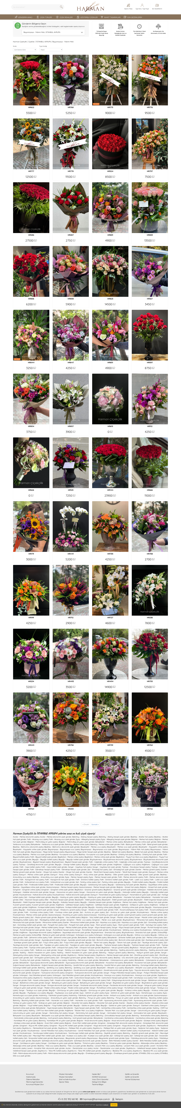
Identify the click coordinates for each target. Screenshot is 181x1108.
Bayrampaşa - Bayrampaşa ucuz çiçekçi (64, 849)
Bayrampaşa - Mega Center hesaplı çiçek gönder (84, 852)
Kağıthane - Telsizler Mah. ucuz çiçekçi (80, 1010)
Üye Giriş (138, 9)
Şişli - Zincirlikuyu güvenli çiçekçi (142, 955)
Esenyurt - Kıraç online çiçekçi (62, 875)
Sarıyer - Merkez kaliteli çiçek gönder (73, 927)
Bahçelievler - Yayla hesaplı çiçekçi (49, 1008)
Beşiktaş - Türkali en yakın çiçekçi (87, 1043)
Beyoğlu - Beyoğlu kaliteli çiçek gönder (74, 859)
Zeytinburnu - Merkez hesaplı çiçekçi (81, 955)
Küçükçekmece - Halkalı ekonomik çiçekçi (35, 895)
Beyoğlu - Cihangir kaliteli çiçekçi (68, 864)
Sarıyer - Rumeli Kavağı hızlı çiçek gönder (29, 930)
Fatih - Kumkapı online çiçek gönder (64, 912)
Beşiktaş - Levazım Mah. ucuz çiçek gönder (132, 1046)
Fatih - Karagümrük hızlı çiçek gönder (60, 880)
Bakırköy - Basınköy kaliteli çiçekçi (154, 998)
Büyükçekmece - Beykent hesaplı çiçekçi (35, 862)
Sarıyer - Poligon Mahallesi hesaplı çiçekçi (120, 973)
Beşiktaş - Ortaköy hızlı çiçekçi (122, 854)
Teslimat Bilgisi (97, 1084)
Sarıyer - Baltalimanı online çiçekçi (154, 980)
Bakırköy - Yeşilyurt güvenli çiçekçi (113, 953)
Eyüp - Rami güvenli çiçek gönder (126, 925)
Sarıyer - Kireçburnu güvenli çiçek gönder (97, 910)
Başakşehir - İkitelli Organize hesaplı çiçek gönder (32, 902)
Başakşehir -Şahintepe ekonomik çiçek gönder (82, 1041)
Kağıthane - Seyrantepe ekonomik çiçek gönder (71, 932)
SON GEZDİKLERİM (134, 17)
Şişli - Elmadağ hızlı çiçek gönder (122, 869)
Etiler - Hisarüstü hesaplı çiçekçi (31, 900)
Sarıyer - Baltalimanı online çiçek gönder (28, 983)
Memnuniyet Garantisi (34, 1082)
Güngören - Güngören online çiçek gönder (57, 890)
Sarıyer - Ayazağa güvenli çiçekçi (47, 940)
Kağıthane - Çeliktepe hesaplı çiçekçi (70, 905)
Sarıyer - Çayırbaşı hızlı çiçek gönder (107, 867)
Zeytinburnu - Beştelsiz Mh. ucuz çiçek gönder (150, 1051)
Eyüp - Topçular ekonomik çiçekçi (142, 970)
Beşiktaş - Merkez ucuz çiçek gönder (37, 854)
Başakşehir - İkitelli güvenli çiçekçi (88, 900)
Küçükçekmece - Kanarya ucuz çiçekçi (106, 975)
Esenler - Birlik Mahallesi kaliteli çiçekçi (117, 1041)
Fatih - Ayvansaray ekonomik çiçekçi (113, 1000)
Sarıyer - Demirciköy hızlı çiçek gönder (84, 1013)
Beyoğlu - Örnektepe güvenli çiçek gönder (122, 1053)
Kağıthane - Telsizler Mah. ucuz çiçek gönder (112, 1010)
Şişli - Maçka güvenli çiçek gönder (44, 917)
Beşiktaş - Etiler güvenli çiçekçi (117, 875)
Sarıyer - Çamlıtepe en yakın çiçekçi (27, 1043)
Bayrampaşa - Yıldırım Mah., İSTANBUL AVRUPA (42, 32)
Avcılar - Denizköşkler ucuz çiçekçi (79, 1048)
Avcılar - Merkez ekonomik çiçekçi (26, 837)
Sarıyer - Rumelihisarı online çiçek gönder (133, 988)
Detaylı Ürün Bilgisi (99, 1082)
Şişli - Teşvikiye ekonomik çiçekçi (150, 942)
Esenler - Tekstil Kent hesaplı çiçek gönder (131, 872)
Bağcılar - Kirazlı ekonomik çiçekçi (90, 1020)
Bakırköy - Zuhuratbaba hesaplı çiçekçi (80, 1015)
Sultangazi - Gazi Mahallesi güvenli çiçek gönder (71, 975)
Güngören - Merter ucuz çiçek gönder (107, 920)
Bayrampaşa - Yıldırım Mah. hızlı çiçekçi (134, 849)
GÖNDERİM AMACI (25, 17)
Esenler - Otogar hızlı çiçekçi (47, 872)
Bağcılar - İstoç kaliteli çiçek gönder (95, 917)
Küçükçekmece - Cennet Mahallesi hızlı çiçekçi (46, 1031)
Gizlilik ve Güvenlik (132, 1077)
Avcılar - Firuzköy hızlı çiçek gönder (27, 960)
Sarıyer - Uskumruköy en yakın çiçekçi (146, 1010)
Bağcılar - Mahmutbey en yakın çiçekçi (42, 842)
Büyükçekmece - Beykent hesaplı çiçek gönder (70, 862)
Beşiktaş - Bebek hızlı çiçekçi (115, 852)
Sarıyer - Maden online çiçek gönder (75, 988)
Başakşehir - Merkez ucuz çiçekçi (93, 847)
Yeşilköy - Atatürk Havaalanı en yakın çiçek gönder (77, 953)
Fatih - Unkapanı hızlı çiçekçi (62, 947)
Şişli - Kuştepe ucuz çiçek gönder (96, 1036)
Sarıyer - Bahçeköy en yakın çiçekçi (58, 983)
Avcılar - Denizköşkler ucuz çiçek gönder (109, 1048)
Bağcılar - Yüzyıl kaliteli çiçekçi (31, 1005)
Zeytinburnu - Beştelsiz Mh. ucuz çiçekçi (117, 1051)
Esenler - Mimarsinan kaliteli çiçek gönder (79, 922)
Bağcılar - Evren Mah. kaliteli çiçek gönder (81, 1023)
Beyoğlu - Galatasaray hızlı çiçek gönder (123, 885)
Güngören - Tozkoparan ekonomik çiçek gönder (84, 973)
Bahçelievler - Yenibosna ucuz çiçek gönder (47, 844)
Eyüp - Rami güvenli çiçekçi (101, 925)
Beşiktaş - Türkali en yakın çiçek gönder (116, 1043)
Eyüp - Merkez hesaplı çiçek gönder (103, 877)
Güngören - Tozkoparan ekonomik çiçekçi (48, 973)
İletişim (119, 1099)
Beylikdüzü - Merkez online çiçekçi (71, 857)
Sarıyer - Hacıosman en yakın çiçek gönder (96, 892)
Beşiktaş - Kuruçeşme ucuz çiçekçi (65, 854)
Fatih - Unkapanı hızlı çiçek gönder (87, 947)
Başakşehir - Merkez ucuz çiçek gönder (122, 847)
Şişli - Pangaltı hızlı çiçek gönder (76, 925)
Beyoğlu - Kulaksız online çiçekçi (130, 990)
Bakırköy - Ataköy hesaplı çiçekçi (85, 837)
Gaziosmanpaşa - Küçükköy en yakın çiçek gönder (104, 915)
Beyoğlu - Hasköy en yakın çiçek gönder (96, 897)
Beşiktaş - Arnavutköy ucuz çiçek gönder (48, 877)
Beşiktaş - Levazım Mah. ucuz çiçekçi (101, 1046)
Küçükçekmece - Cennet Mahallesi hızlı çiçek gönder (85, 1031)
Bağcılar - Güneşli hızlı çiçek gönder (154, 887)
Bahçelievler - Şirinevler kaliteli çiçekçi (92, 937)
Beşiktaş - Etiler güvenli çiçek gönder (144, 875)
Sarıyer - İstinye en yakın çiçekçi (150, 985)
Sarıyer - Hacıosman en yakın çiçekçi (64, 892)
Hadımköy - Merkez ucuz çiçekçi (54, 960)
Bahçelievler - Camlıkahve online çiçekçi (109, 1018)
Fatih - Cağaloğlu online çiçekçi (101, 862)
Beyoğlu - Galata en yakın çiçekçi (87, 1005)
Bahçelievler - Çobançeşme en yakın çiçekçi (116, 960)
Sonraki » (95, 824)
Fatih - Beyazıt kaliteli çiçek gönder (43, 857)
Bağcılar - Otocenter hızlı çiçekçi (75, 1003)
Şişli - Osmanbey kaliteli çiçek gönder (27, 925)
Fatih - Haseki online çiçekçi (38, 980)
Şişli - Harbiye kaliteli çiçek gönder (37, 897)
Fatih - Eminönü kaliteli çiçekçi (87, 880)
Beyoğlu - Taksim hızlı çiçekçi (96, 942)
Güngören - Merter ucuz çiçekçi (79, 920)
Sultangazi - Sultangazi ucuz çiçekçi (79, 935)
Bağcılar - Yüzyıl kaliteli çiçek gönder (58, 1005)
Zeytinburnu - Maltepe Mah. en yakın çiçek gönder (112, 1028)
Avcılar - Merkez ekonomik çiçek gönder (55, 837)
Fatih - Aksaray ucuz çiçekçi (37, 839)
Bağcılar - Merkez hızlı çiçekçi (142, 839)
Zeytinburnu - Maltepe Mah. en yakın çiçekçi (75, 1028)
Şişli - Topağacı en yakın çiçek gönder (80, 945)
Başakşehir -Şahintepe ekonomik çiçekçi (48, 1041)
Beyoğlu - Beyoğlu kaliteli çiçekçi (45, 859)
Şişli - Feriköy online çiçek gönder (110, 882)
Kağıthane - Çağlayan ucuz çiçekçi (127, 864)
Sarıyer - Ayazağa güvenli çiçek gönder (76, 940)
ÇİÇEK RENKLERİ (66, 17)
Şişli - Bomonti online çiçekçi (103, 940)
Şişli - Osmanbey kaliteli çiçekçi (156, 922)
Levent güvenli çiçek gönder (152, 915)
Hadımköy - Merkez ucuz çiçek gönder (83, 960)
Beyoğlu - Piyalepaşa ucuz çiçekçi (32, 993)
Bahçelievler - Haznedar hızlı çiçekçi (127, 897)
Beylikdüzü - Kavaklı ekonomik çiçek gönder (111, 970)
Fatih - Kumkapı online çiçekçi (36, 912)
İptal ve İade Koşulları (67, 1079)
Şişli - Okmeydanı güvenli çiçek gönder (71, 958)
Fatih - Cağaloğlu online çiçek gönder (128, 862)
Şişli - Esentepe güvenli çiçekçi (153, 940)
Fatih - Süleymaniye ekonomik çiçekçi (91, 980)
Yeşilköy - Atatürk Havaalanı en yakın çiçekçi (38, 953)
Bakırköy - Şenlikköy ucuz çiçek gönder (80, 968)
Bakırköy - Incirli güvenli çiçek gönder (78, 1018)
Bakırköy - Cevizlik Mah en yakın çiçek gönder (113, 965)
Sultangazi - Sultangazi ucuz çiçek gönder (110, 935)
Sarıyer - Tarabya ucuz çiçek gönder (33, 990)
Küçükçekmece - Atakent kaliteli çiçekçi (122, 1031)
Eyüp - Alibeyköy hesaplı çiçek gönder (116, 839)
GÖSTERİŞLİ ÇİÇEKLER (89, 17)
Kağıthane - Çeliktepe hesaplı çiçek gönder (102, 905)
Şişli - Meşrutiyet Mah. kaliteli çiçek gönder (44, 1036)
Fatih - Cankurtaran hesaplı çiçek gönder (112, 978)
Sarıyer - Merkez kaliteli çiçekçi (46, 927)
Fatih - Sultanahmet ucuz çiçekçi (31, 882)
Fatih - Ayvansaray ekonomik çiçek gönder (145, 1000)
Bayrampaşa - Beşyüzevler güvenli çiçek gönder (106, 1038)
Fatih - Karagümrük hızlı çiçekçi (32, 880)
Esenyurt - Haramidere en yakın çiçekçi (106, 895)
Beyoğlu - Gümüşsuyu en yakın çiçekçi (64, 990)
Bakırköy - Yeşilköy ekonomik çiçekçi (124, 950)
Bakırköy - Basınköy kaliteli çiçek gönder (29, 1000)
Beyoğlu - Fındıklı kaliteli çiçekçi (136, 882)
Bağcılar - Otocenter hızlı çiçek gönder (104, 1003)
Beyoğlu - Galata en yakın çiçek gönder (116, 1005)
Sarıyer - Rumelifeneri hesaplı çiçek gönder (92, 930)
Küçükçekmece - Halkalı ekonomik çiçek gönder (71, 895)
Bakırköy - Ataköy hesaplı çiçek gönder (114, 837)
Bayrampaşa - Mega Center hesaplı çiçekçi (47, 852)
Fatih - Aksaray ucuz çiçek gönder (62, 839)
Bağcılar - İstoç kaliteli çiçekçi (69, 917)
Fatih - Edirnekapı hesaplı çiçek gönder (71, 869)
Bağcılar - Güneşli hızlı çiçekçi (128, 887)
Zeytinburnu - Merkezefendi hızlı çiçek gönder (39, 1028)
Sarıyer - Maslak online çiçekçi (122, 917)
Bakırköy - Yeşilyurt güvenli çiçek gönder (144, 953)
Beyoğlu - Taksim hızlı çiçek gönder (123, 942)
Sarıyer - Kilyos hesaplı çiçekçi (99, 927)
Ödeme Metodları (33, 1079)
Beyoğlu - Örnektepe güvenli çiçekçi (91, 1053)
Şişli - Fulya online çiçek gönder (72, 942)
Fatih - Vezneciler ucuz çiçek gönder (84, 1000)
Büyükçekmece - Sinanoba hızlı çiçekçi (106, 932)
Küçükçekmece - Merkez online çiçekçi (152, 912)
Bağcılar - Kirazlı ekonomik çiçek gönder (119, 1020)
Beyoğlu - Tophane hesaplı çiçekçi (109, 945)
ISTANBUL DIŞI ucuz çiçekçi (149, 1053)
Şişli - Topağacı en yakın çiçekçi (52, 945)
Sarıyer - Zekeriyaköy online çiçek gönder (50, 955)
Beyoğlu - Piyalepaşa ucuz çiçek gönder (63, 993)
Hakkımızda (31, 1077)
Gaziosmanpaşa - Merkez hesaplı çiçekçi (62, 887)
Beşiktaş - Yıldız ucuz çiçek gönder (73, 1046)
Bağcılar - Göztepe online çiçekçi (148, 1020)
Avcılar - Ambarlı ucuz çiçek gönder (139, 995)
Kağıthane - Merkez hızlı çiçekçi (125, 902)
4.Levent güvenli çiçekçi (22, 905)
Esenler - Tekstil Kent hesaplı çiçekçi (100, 872)
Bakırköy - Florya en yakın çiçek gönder (123, 998)
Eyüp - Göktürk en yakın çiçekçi (92, 993)
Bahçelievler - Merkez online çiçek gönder (140, 842)
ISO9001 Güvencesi (99, 1077)
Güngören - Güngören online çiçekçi (27, 890)
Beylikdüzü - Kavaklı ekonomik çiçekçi (78, 970)
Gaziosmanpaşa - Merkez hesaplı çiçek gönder (97, 887)
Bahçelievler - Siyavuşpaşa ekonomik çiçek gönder (74, 963)
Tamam (113, 1105)
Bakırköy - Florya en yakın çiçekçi (92, 998)
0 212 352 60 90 (69, 1099)
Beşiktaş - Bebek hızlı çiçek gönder (140, 852)
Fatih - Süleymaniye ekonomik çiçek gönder (124, 980)
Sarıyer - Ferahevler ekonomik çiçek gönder (120, 985)
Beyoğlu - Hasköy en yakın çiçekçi (65, 897)
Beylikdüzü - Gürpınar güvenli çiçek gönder (120, 890)
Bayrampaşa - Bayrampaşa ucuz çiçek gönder (99, 849)
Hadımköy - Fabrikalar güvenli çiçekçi (53, 995)
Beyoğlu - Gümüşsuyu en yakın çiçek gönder (98, 990)
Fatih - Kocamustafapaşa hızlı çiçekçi (129, 910)
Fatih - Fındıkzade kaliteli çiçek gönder (64, 885)
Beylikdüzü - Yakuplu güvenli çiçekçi (115, 947)
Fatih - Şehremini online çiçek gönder (62, 937)
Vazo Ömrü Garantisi (100, 1079)
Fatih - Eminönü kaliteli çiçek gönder (114, 880)
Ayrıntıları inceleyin (102, 1105)
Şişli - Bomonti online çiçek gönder (127, 940)
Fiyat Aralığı (43, 46)
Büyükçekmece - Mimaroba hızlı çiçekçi (138, 920)
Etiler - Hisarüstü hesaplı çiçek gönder (59, 900)
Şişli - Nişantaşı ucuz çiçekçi (106, 922)
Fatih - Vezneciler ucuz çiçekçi (57, 1000)
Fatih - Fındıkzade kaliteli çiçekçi (36, 885)
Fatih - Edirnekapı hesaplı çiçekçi (42, 869)
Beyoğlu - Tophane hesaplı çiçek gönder (139, 945)
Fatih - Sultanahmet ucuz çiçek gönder (60, 882)
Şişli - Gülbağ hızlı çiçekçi (119, 1036)
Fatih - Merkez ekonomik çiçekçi (130, 877)
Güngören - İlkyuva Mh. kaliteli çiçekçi (33, 1026)
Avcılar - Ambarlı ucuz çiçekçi (114, 995)
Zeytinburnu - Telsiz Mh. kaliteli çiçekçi (52, 1051)
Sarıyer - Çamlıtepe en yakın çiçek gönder (57, 1043)
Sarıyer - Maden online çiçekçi (48, 988)
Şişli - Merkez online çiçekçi (152, 937)
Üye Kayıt (146, 9)
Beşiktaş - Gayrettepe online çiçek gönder (29, 887)
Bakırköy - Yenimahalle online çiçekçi (146, 1015)
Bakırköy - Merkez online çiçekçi (77, 844)
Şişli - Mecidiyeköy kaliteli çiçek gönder (50, 920)
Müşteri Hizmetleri (66, 1077)
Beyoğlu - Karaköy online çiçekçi (101, 907)
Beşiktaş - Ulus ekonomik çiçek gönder (129, 958)
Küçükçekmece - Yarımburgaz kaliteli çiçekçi (36, 1033)
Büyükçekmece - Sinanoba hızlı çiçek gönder (139, 932)
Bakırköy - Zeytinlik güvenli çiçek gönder (139, 1033)
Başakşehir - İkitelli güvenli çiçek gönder (117, 900)
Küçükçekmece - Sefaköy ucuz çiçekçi (124, 930)
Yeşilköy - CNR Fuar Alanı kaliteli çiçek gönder (46, 1010)
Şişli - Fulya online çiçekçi (49, 942)
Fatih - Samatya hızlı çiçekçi (151, 925)
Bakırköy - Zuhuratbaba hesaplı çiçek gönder (113, 1015)
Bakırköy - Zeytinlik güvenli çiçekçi (108, 1033)
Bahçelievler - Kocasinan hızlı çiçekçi (109, 963)
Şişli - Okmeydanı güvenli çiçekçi (42, 958)
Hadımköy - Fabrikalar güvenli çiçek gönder (86, 995)
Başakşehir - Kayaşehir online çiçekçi (153, 847)
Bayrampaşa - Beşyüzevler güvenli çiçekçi (70, 1038)
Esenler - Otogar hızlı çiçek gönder (72, 872)
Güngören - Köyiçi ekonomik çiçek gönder (129, 1026)
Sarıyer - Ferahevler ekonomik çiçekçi (87, 985)
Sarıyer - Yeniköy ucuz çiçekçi (69, 950)
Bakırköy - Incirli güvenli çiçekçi (51, 1018)
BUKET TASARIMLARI (112, 17)
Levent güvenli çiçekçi (132, 915)
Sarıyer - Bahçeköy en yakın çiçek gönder (89, 983)
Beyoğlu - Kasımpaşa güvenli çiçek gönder (35, 910)
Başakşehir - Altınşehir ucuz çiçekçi (110, 968)
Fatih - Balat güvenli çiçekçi (131, 844)
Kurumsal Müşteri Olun (35, 1084)
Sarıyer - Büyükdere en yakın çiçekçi (120, 983)
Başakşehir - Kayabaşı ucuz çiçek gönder (47, 970)
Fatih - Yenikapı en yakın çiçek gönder (48, 1003)
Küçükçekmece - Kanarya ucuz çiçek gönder (139, 975)
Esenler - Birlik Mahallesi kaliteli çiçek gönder (150, 1041)
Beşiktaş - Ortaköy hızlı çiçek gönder (148, 854)
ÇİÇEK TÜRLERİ (46, 17)
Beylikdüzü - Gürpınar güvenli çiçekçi (89, 890)
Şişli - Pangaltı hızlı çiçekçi (53, 925)
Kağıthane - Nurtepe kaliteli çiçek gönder (72, 907)
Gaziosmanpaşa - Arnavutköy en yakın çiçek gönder (57, 998)
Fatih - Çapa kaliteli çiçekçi (30, 867)
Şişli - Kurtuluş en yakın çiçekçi (92, 912)
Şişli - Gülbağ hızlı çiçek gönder (142, 1036)
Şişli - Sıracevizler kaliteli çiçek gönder (38, 1038)
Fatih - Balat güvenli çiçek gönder (155, 844)
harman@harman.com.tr (96, 1099)
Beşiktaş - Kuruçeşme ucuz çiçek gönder (94, 854)
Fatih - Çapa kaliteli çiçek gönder (54, 867)
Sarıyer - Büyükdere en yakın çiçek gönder (151, 983)
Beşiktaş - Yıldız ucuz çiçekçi (48, 1046)
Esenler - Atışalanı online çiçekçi (131, 1003)
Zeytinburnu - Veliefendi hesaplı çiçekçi (141, 1048)
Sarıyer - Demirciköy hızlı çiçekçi (55, 1013)
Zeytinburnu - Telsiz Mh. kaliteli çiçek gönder (84, 1051)
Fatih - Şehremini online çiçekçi (36, 937)
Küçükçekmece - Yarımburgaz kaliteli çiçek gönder (75, 1033)
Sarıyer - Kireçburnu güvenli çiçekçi (67, 910)
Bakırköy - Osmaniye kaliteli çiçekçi (145, 965)
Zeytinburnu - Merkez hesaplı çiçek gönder (112, 955)
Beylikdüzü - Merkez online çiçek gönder (100, 857)
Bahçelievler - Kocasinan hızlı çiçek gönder (140, 963)
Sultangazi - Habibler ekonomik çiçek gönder (31, 892)
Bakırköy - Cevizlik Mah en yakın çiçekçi (80, 965)
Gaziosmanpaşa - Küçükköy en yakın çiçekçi (65, 915)
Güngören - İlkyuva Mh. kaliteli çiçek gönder (66, 1026)
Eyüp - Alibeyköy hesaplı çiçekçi (88, 839)
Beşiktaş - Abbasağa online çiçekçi (146, 1043)
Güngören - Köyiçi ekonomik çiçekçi (98, 1026)
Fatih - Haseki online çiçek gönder (63, 980)
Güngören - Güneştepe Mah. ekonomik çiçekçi (115, 1023)
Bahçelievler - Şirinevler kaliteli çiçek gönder (125, 937)
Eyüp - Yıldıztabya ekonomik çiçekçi (139, 1038)
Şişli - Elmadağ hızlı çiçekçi (98, 869)
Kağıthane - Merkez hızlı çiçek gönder (153, 902)
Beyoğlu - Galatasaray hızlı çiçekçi (93, 885)
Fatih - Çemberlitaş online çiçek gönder (137, 1008)
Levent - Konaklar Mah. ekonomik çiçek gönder (46, 1048)
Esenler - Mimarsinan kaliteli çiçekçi (48, 922)
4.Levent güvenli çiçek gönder (43, 905)
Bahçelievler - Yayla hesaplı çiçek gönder (79, 1008)
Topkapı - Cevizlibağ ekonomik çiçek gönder (36, 864)
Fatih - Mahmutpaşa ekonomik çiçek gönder (60, 1053)
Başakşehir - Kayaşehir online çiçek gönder (30, 849)
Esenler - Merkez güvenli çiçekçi (148, 869)
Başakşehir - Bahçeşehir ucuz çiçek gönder (48, 1015)
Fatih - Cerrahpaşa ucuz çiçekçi (141, 978)
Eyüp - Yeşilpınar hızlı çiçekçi (143, 1028)
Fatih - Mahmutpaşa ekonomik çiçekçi (27, 1053)
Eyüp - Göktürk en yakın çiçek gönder (120, 993)
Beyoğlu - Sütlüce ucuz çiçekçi (138, 935)
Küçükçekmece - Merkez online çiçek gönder (30, 915)
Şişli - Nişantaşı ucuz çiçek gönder (130, 922)
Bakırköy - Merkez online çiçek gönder (105, 844)
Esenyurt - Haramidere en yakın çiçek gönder (139, 895)
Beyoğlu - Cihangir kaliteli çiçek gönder (97, 864)
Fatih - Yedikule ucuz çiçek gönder (43, 950)
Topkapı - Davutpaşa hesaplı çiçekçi (136, 867)
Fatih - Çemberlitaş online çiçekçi (108, 1008)
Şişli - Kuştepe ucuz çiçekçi (72, 1036)
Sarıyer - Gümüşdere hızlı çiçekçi (112, 1013)
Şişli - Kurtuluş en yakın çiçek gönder (121, 912)
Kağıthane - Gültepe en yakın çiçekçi (134, 905)
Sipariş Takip (64, 1082)
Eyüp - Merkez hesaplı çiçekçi (76, 877)
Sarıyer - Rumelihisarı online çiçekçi (103, 988)
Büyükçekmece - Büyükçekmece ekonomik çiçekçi (109, 859)
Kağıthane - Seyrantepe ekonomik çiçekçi (35, 932)
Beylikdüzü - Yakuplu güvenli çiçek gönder (146, 947)
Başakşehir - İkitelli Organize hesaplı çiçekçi (151, 900)
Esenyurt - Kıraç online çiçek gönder (89, 875)
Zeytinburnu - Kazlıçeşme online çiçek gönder (50, 978)
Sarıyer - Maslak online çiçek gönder (149, 917)
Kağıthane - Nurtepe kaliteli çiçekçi (41, 907)
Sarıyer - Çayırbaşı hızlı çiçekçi (80, 867)
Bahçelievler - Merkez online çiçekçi (109, 842)
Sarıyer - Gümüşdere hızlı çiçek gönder (142, 1013)
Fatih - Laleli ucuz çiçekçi (139, 880)
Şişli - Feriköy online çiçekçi (86, 882)
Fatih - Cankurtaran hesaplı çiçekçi (82, 978)
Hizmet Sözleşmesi (132, 1079)
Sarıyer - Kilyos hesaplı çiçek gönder (126, 927)
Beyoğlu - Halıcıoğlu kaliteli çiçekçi (127, 892)
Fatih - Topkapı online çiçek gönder (37, 947)
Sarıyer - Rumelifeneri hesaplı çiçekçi (60, 930)
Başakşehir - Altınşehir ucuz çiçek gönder (141, 968)
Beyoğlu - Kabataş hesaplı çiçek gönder (96, 902)
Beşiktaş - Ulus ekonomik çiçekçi (100, 958)
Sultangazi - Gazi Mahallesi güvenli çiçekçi (35, 975)
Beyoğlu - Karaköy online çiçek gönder (129, 907)
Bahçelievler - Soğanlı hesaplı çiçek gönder (47, 965)
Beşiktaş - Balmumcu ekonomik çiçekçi (28, 847)
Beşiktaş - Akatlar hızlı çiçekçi (142, 837)
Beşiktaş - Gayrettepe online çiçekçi (154, 885)
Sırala (15, 46)
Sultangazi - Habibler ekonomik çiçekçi (153, 890)
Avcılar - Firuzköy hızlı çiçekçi (156, 958)
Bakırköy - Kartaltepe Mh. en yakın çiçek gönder (57, 1020)
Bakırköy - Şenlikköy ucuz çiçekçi (51, 968)
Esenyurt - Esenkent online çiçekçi (146, 1005)
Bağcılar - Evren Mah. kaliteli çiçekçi (50, 1023)
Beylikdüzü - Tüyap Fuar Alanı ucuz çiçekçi (132, 857)
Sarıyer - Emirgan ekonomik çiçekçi (26, 985)
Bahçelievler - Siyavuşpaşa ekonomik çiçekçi (36, 963)
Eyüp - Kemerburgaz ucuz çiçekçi (149, 993)
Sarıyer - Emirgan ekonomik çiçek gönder (57, 985)
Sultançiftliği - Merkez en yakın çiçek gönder (49, 935)
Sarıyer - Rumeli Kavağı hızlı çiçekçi (154, 927)
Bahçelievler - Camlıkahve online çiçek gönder (142, 1018)
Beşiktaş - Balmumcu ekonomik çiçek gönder (62, 847)
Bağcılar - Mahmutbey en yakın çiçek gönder (76, 842)
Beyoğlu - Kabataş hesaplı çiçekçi (66, 902)
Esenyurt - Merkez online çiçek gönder (34, 875)
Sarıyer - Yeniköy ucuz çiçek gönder (95, 950)
